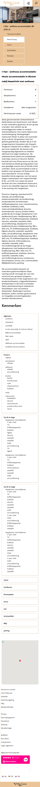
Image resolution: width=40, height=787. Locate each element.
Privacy (4, 714)
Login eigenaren (7, 746)
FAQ (2, 704)
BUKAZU (4, 735)
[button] (28, 3)
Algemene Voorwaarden (10, 753)
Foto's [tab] (9, 45)
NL (6, 776)
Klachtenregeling (7, 700)
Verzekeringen (6, 728)
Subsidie (4, 697)
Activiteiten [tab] (11, 50)
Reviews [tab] (10, 56)
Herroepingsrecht (7, 718)
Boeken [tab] (10, 61)
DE (12, 776)
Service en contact (8, 690)
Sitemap (4, 725)
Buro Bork (5, 739)
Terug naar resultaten (14, 34)
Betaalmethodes (7, 707)
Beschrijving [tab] (12, 39)
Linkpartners (6, 742)
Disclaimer (5, 721)
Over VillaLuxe (6, 693)
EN (19, 776)
